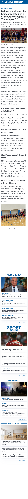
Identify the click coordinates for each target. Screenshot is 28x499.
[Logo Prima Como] (14, 2)
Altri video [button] (22, 419)
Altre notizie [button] (21, 323)
